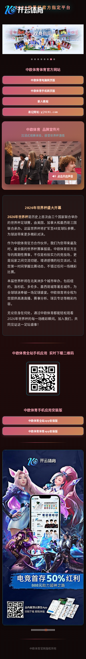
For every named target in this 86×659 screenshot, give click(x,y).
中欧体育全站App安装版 (43, 420)
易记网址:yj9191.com (43, 112)
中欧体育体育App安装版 (43, 431)
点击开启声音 (65, 176)
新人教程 (43, 101)
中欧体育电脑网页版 (43, 80)
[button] (7, 537)
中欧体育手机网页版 (43, 90)
